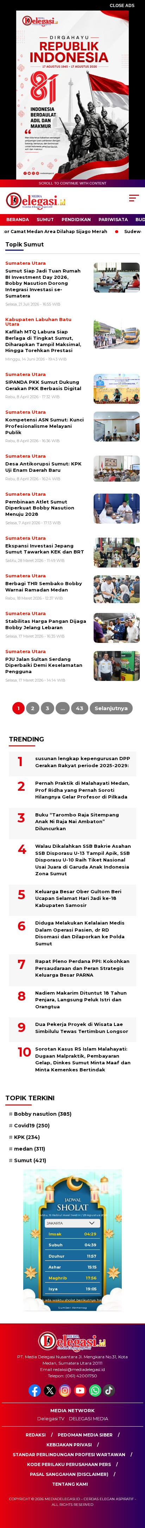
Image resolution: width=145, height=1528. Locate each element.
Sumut (45, 219)
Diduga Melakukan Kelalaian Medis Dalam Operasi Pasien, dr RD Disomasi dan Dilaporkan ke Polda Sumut (80, 933)
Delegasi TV (50, 1418)
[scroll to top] (135, 1487)
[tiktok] (109, 1395)
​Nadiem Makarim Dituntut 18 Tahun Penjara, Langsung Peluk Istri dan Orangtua (81, 999)
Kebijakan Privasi (69, 1444)
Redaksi (36, 1435)
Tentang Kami (70, 1484)
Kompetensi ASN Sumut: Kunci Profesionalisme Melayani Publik (44, 426)
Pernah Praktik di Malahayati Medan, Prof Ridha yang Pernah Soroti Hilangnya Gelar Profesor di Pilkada (82, 790)
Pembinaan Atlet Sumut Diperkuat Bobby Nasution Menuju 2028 (39, 508)
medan (29, 1149)
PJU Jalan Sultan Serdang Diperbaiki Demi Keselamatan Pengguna (43, 665)
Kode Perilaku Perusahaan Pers (69, 1464)
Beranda (17, 219)
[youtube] (81, 1395)
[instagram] (65, 1395)
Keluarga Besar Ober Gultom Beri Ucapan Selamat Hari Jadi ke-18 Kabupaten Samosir (78, 898)
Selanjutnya (111, 708)
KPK (27, 1137)
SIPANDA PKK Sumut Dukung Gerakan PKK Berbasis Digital (43, 385)
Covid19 (32, 1125)
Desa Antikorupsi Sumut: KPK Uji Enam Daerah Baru (43, 467)
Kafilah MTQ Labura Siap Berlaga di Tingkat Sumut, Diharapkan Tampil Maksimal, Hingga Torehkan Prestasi (43, 341)
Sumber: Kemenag (72, 1307)
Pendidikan (76, 219)
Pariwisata (113, 219)
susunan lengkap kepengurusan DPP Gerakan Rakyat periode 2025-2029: (82, 762)
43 (79, 708)
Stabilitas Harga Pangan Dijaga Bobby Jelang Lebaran (45, 624)
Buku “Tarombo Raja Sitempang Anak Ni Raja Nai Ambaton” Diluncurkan (77, 821)
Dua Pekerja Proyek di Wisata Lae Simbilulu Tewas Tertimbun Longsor (81, 1027)
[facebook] (35, 1395)
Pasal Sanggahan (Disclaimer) (69, 1474)
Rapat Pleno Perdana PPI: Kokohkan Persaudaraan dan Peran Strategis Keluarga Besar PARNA (82, 968)
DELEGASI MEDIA (88, 1418)
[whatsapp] (95, 1395)
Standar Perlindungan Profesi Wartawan (69, 1454)
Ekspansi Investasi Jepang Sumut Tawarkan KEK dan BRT (44, 549)
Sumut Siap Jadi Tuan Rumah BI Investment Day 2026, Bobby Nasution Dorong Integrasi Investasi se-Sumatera (43, 283)
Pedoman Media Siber (85, 1435)
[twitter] (50, 1395)
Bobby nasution (42, 1114)
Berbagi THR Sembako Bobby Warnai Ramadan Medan (43, 587)
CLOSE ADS (122, 6)
